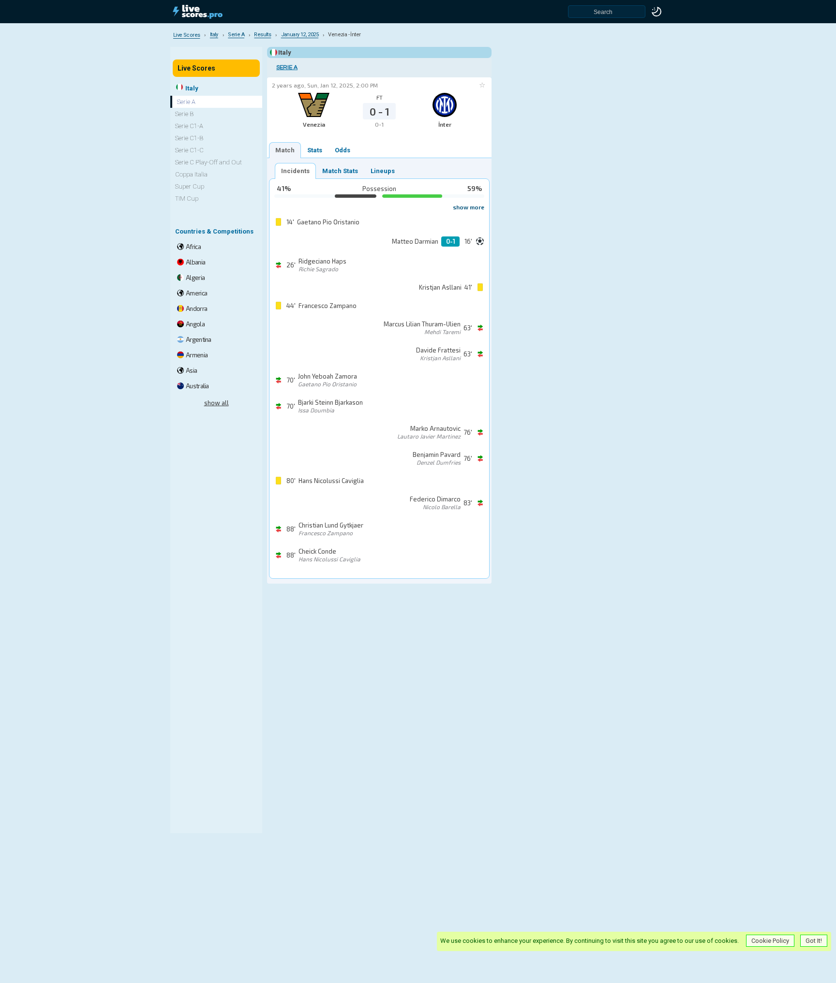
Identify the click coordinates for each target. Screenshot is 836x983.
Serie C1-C (189, 150)
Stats (314, 150)
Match (285, 150)
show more (468, 207)
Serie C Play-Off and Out (208, 162)
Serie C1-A (189, 126)
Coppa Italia (191, 174)
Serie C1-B (189, 138)
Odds (342, 150)
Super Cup (189, 186)
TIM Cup (186, 198)
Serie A (287, 67)
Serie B (184, 113)
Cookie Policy (770, 940)
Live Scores (196, 68)
